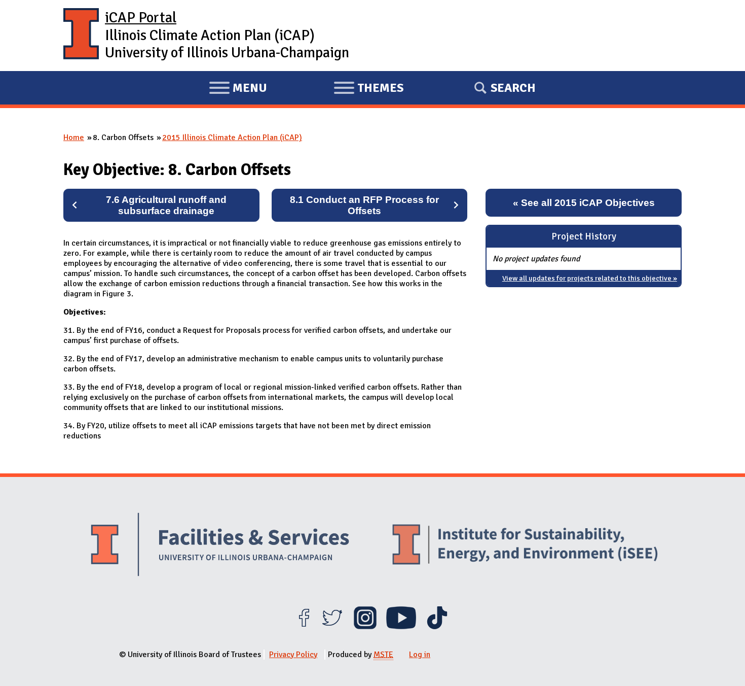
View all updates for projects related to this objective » (589, 278)
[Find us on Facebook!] (303, 627)
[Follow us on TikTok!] (437, 627)
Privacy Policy (293, 654)
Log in (419, 654)
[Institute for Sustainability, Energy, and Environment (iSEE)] (525, 545)
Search (513, 87)
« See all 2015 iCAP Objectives (584, 202)
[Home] (81, 35)
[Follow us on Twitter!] (332, 627)
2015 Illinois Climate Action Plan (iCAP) (232, 137)
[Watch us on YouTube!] (401, 627)
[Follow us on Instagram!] (365, 627)
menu (238, 89)
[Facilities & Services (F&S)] (219, 545)
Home (73, 137)
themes (368, 89)
